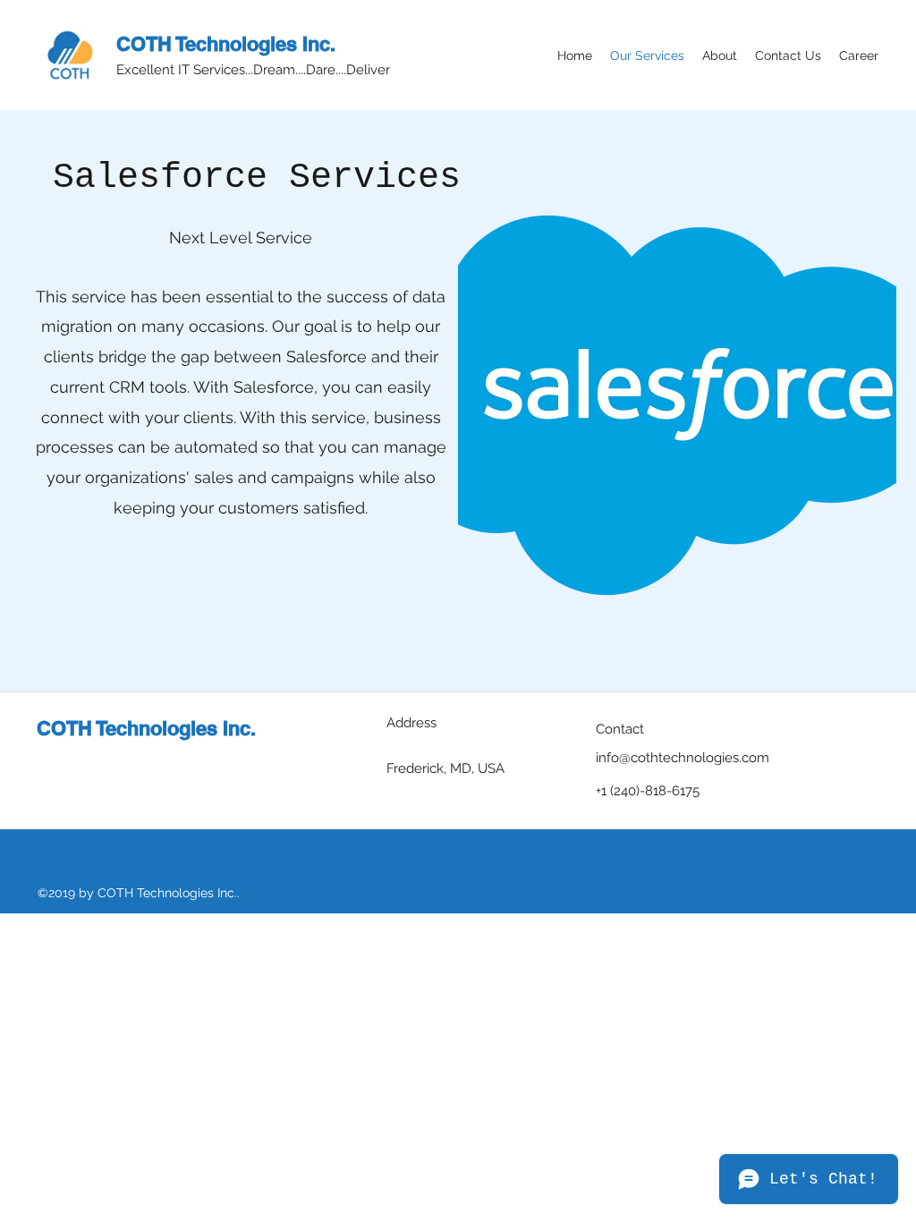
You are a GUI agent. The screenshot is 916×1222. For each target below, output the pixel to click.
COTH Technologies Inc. (225, 43)
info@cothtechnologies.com (682, 758)
